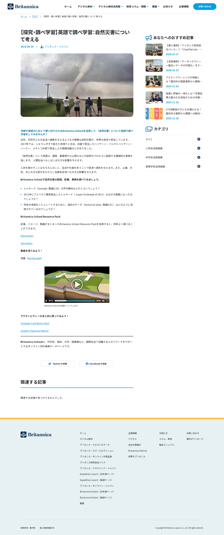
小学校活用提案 (154, 148)
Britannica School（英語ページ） (96, 497)
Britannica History (137, 450)
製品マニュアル (166, 444)
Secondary (26, 243)
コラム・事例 (165, 438)
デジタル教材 (85, 6)
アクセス (132, 438)
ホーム (68, 6)
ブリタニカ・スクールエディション (97, 450)
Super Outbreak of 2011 (89, 194)
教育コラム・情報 (136, 6)
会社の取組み (134, 444)
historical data (93, 204)
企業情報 (184, 6)
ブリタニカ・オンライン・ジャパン (97, 485)
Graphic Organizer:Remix (35, 331)
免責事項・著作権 (28, 527)
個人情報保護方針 (47, 527)
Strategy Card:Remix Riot (35, 323)
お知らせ (168, 6)
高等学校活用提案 (155, 166)
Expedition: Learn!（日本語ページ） (97, 474)
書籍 (154, 6)
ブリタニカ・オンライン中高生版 (96, 456)
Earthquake (34, 258)
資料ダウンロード (194, 438)
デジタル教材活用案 (109, 6)
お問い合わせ (204, 6)
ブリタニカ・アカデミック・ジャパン (98, 468)
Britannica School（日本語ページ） (97, 491)
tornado (42, 188)
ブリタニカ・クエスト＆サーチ (95, 444)
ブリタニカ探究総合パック (92, 462)
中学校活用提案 (154, 157)
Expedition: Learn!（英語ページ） (96, 479)
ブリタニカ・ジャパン (23, 6)
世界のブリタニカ (136, 456)
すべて (149, 139)
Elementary (27, 236)
